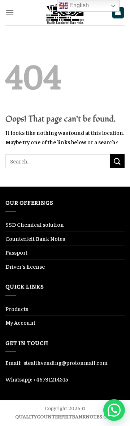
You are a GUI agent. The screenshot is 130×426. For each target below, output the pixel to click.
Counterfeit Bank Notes (35, 238)
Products (16, 308)
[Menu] (9, 12)
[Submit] (117, 161)
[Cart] (118, 13)
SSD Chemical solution (34, 224)
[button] (114, 410)
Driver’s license (25, 266)
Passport (16, 252)
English (78, 5)
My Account (20, 322)
